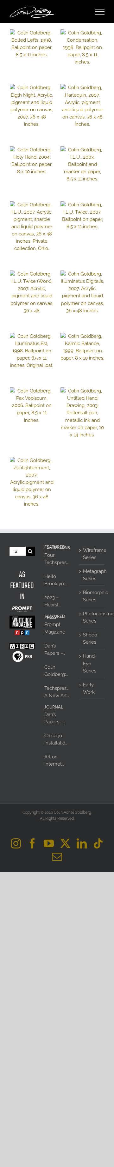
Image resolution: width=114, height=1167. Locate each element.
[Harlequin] (82, 106)
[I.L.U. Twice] (82, 215)
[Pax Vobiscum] (32, 405)
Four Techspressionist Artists (57, 559)
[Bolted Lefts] (32, 43)
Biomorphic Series (92, 596)
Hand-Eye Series (90, 663)
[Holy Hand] (32, 160)
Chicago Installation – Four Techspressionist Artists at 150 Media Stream (57, 740)
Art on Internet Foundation (56, 761)
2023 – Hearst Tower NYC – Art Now (56, 602)
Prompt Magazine (54, 628)
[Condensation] (82, 47)
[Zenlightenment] (32, 482)
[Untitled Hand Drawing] (82, 413)
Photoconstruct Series (92, 617)
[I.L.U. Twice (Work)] (32, 292)
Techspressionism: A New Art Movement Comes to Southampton (57, 692)
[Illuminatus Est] (32, 351)
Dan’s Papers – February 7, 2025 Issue (56, 650)
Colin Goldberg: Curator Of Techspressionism (57, 671)
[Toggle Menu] (100, 12)
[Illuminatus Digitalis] (82, 292)
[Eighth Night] (32, 106)
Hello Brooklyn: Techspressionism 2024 (57, 580)
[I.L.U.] (82, 164)
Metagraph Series (92, 574)
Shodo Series (90, 638)
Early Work (89, 688)
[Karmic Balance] (82, 347)
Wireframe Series (92, 553)
